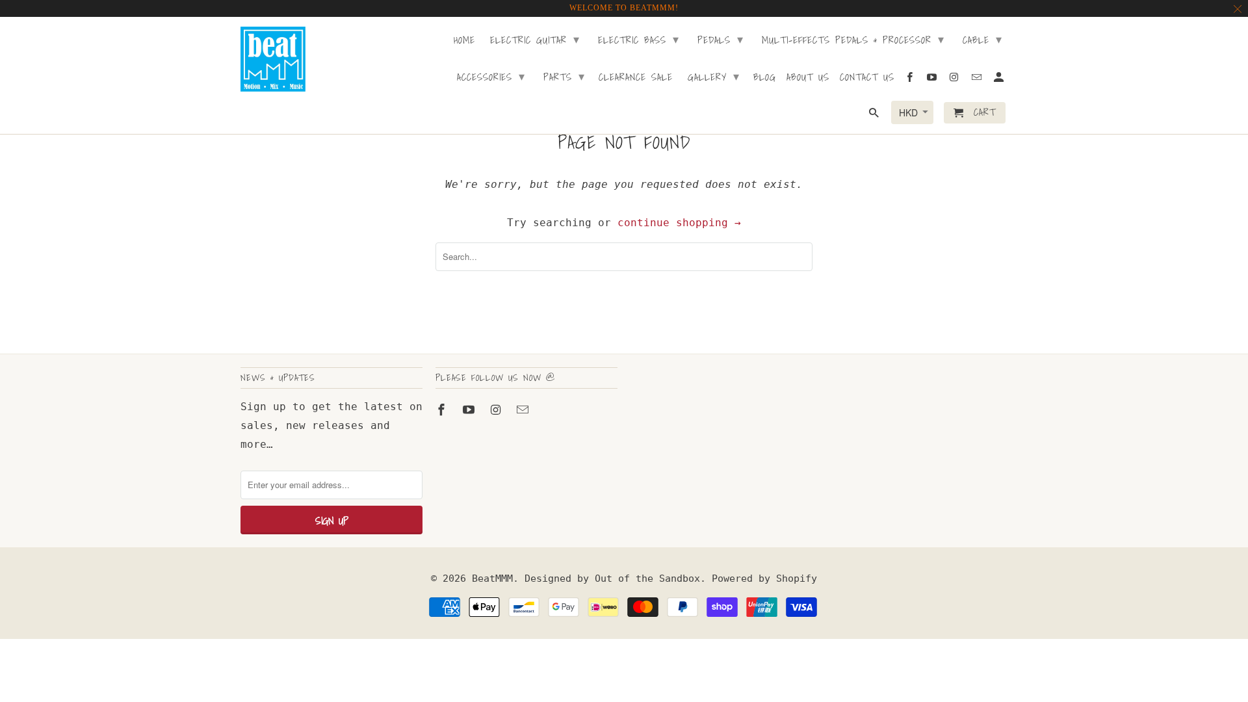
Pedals (720, 39)
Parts (564, 76)
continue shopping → (679, 222)
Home (464, 40)
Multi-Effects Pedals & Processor (853, 39)
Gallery (714, 76)
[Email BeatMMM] (524, 410)
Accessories (491, 76)
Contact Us (867, 78)
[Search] (875, 115)
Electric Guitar (535, 39)
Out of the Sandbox (647, 578)
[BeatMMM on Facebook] (443, 410)
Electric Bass (638, 39)
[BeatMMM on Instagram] (497, 410)
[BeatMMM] (273, 59)
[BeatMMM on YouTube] (470, 410)
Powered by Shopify (764, 578)
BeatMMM (492, 578)
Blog (764, 78)
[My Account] (1000, 80)
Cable (982, 39)
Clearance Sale (636, 78)
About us (807, 78)
